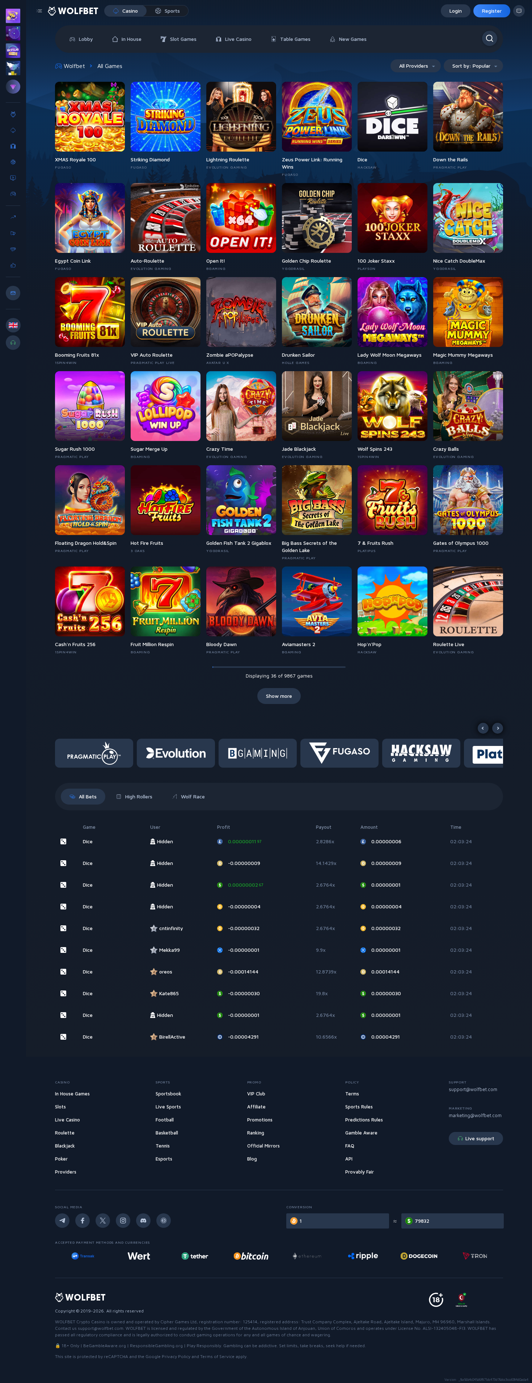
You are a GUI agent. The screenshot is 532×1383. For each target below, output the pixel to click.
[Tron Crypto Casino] (419, 1256)
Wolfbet (74, 66)
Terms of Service (217, 1356)
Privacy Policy (176, 1356)
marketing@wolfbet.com (475, 1115)
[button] (96, 753)
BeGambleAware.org (104, 1345)
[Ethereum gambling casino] (250, 1256)
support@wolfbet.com (473, 1089)
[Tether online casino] (139, 1256)
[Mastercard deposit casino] (475, 1256)
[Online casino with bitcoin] (195, 1256)
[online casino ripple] (307, 1256)
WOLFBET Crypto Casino (80, 1321)
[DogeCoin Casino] (362, 1256)
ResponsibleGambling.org (156, 1345)
